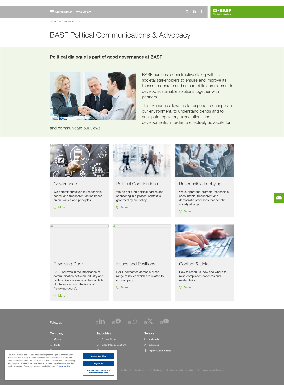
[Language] (194, 12)
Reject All (98, 363)
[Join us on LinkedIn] (100, 322)
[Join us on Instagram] (132, 322)
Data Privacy (140, 370)
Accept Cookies (98, 356)
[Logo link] (222, 12)
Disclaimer (157, 370)
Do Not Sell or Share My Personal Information (98, 371)
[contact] (279, 198)
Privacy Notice (63, 366)
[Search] (187, 12)
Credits (124, 370)
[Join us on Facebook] (116, 322)
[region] (61, 365)
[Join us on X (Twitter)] (148, 322)
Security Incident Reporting (181, 370)
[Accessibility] (201, 12)
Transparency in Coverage (212, 370)
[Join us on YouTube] (164, 322)
